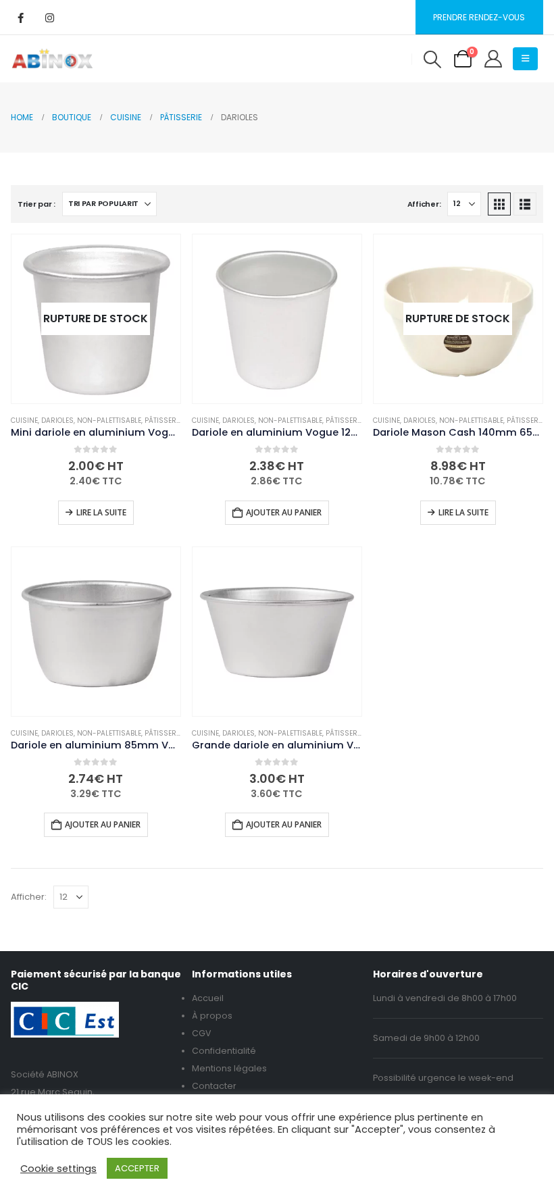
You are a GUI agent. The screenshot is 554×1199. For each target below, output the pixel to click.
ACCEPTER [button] (137, 1168)
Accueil (208, 998)
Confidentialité (224, 1050)
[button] (432, 59)
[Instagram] (49, 17)
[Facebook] (20, 17)
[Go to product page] (277, 318)
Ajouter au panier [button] (284, 512)
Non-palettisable (109, 420)
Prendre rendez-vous (479, 17)
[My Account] (493, 59)
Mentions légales (229, 1068)
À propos (212, 1015)
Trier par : (36, 204)
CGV (201, 1033)
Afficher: (424, 204)
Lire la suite (101, 512)
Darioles (57, 420)
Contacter (214, 1086)
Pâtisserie (163, 420)
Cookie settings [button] (58, 1169)
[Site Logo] (52, 59)
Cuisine (24, 420)
